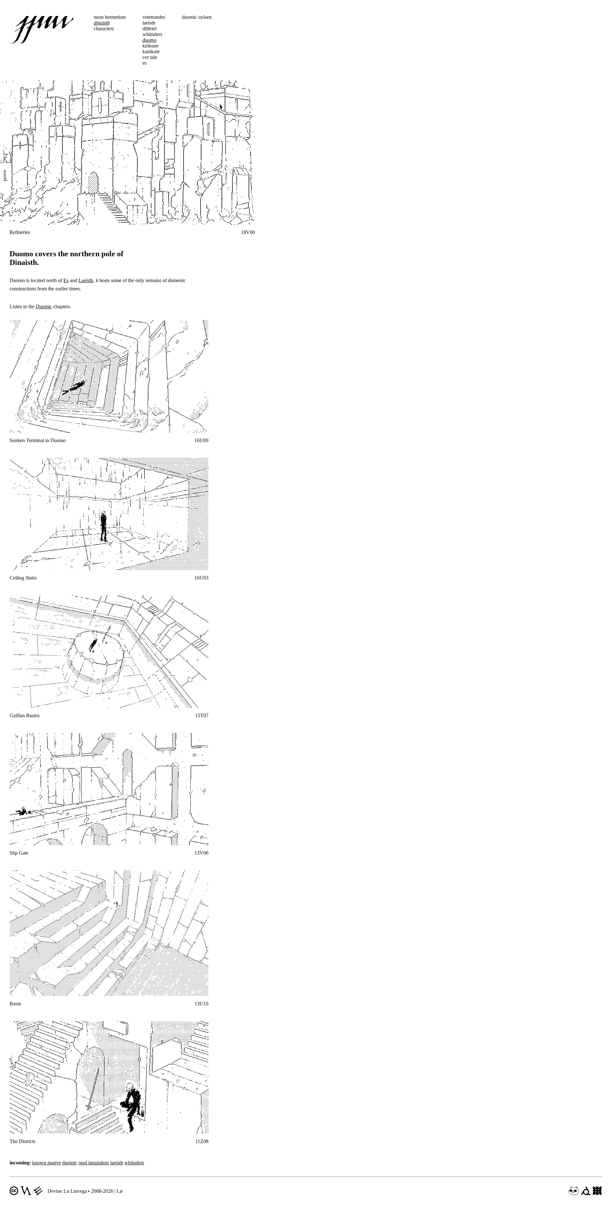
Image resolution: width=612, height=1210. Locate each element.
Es (66, 280)
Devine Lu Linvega (67, 1191)
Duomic (44, 306)
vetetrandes (153, 17)
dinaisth (102, 23)
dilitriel (149, 28)
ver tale (149, 57)
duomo (149, 40)
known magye (46, 1162)
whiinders (152, 34)
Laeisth (85, 280)
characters (104, 28)
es (144, 63)
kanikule (151, 51)
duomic (69, 1162)
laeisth (148, 23)
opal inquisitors (93, 1162)
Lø (119, 1191)
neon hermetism (110, 17)
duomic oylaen (197, 17)
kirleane (150, 45)
